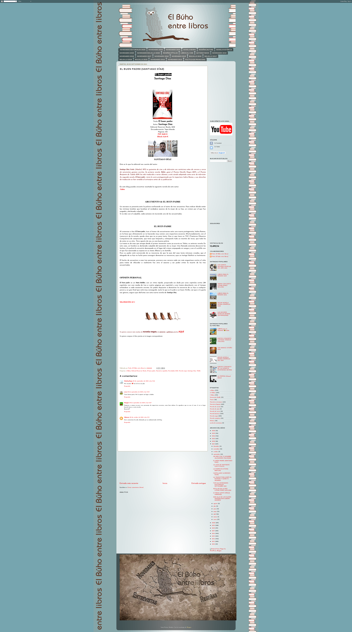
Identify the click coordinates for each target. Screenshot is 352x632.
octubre (215, 451)
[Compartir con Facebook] (162, 368)
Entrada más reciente (129, 483)
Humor (212, 399)
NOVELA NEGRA (189, 50)
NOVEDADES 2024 (155, 50)
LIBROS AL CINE (187, 53)
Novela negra (183, 371)
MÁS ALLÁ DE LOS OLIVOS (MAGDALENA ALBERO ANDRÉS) (222, 498)
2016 (213, 533)
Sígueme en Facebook (211, 143)
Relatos (212, 420)
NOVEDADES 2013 (175, 60)
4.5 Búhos (213, 392)
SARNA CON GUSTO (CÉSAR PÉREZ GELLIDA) (224, 285)
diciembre (216, 446)
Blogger (189, 627)
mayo (215, 511)
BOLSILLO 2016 (126, 60)
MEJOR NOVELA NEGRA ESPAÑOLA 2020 (224, 304)
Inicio (165, 483)
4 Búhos (128, 371)
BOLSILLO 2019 (195, 56)
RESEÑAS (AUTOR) (206, 50)
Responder (127, 386)
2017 (213, 531)
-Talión (122, 189)
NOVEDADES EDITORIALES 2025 (132, 50)
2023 (214, 438)
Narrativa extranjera (216, 402)
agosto (215, 503)
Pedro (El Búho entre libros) (220, 254)
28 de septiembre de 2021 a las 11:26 (144, 381)
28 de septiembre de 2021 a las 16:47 (140, 402)
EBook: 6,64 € (162, 137)
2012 (213, 544)
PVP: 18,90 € (163, 134)
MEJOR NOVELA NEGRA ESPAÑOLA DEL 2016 (224, 359)
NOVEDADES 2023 (173, 50)
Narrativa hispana (215, 404)
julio (214, 506)
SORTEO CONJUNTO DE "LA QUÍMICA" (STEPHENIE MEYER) (225, 368)
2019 (213, 525)
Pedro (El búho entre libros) (220, 256)
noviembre (216, 449)
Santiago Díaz (192, 371)
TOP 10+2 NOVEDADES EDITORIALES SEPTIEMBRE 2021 (220, 484)
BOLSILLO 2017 (211, 56)
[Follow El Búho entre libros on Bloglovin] (218, 154)
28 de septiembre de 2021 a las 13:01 (138, 392)
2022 (214, 441)
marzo (215, 517)
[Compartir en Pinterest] (164, 368)
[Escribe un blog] (159, 368)
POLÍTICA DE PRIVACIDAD (195, 60)
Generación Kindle (215, 397)
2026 (214, 430)
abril (214, 514)
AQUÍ (181, 331)
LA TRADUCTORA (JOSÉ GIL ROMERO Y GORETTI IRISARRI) (222, 479)
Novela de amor (215, 409)
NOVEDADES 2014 (158, 60)
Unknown (126, 417)
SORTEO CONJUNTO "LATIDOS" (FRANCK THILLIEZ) (224, 340)
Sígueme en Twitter (211, 147)
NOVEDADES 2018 (127, 56)
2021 (213, 444)
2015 (213, 536)
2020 (214, 523)
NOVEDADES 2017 (144, 56)
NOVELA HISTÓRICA (224, 50)
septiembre (216, 454)
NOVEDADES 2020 (127, 53)
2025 (214, 433)
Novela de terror (215, 411)
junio (215, 509)
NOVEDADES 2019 (219, 53)
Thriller (199, 371)
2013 (213, 541)
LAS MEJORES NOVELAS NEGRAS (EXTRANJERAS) (224, 314)
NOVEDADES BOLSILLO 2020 (148, 53)
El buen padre (151, 371)
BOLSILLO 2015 (141, 60)
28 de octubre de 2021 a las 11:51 (139, 417)
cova (125, 392)
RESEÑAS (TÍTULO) (170, 53)
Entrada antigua (198, 483)
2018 (213, 528)
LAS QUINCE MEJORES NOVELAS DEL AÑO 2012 (224, 266)
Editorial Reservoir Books (138, 371)
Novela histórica (215, 413)
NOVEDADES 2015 (179, 56)
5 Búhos (212, 395)
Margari (126, 402)
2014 (213, 539)
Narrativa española (161, 371)
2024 (214, 436)
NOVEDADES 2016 (161, 56)
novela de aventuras (216, 423)
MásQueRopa (128, 381)
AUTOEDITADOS (202, 53)
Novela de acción (215, 406)
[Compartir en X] (161, 368)
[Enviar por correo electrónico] (157, 368)
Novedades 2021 (173, 371)
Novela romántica (215, 418)
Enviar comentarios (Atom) (135, 487)
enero (215, 519)
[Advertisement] (163, 467)
